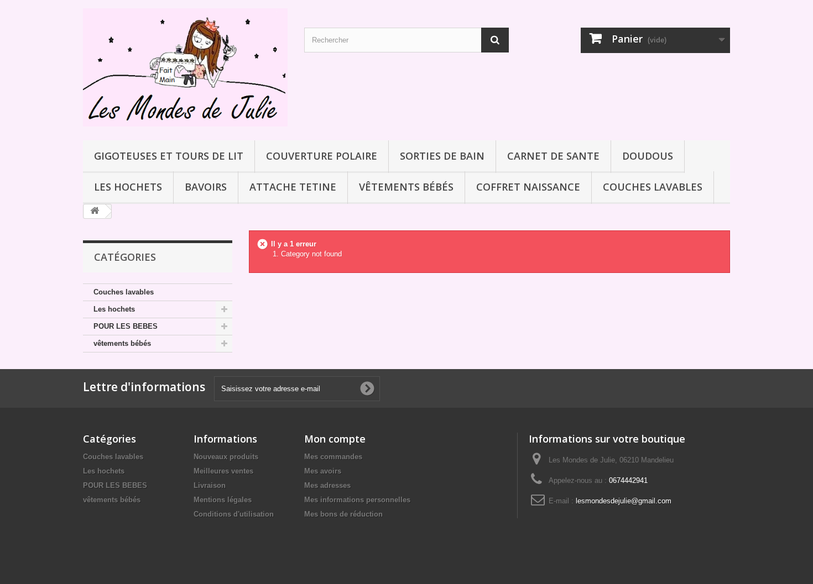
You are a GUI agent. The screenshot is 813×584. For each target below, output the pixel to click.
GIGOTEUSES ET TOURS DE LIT (168, 155)
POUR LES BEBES (125, 326)
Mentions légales (223, 500)
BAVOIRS (206, 186)
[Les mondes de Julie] (185, 67)
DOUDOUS (647, 155)
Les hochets (128, 186)
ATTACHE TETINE (292, 186)
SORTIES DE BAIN (442, 155)
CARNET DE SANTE (553, 155)
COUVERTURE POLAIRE (321, 155)
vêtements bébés (406, 186)
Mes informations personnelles (357, 500)
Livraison (210, 485)
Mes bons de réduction (343, 514)
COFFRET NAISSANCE (528, 186)
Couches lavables (652, 186)
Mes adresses (327, 485)
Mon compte (335, 438)
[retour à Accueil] (94, 211)
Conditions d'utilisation (234, 514)
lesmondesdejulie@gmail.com (623, 501)
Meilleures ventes (223, 471)
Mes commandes (333, 457)
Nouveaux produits (226, 457)
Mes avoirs (322, 471)
